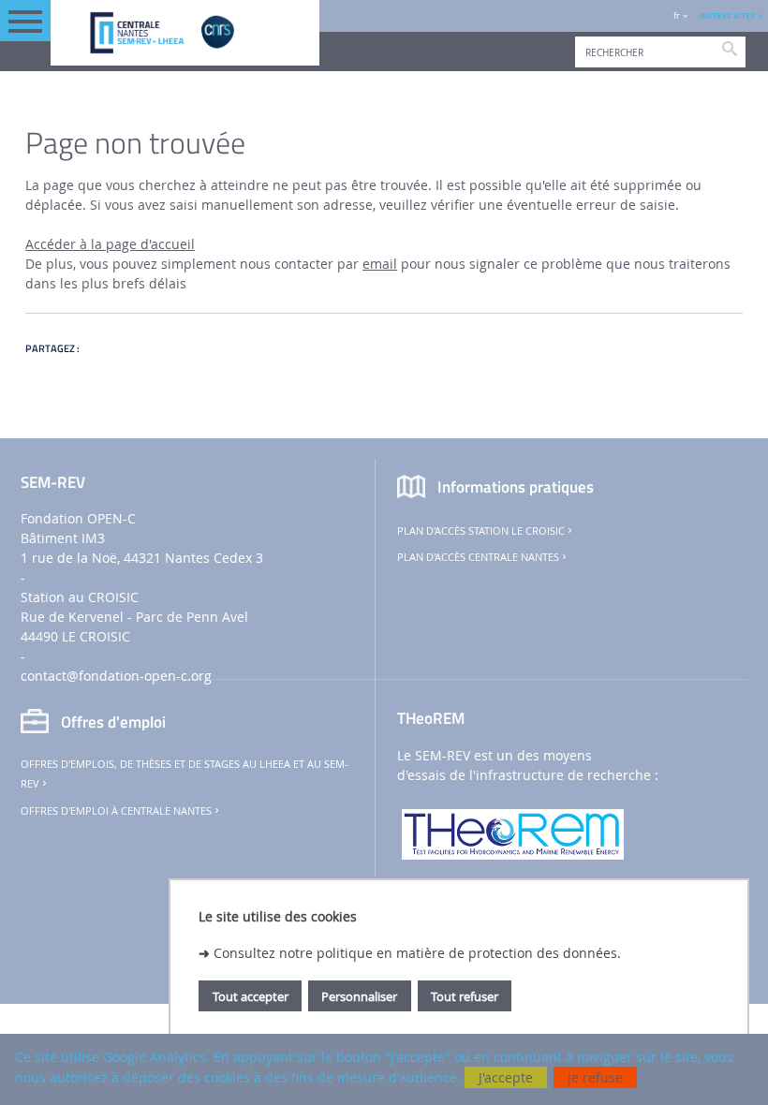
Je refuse (595, 1077)
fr (676, 15)
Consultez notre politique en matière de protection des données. (417, 953)
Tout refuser (464, 996)
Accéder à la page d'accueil (110, 244)
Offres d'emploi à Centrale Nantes (116, 811)
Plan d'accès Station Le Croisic (481, 531)
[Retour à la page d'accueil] (185, 33)
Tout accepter (250, 996)
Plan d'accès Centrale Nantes (478, 557)
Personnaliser (359, 996)
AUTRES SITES (727, 15)
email (379, 264)
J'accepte (506, 1077)
